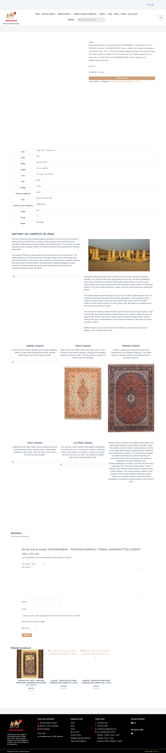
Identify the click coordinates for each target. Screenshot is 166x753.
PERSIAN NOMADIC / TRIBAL (130, 81)
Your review (26, 567)
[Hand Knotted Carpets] (11, 17)
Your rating (26, 564)
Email (24, 609)
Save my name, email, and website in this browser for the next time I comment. (52, 616)
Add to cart (121, 78)
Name (24, 602)
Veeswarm (156, 751)
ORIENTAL (114, 81)
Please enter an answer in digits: (33, 621)
